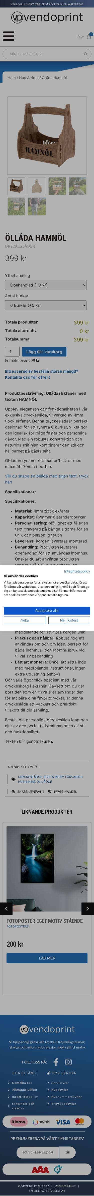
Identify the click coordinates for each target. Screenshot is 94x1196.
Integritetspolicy (77, 571)
